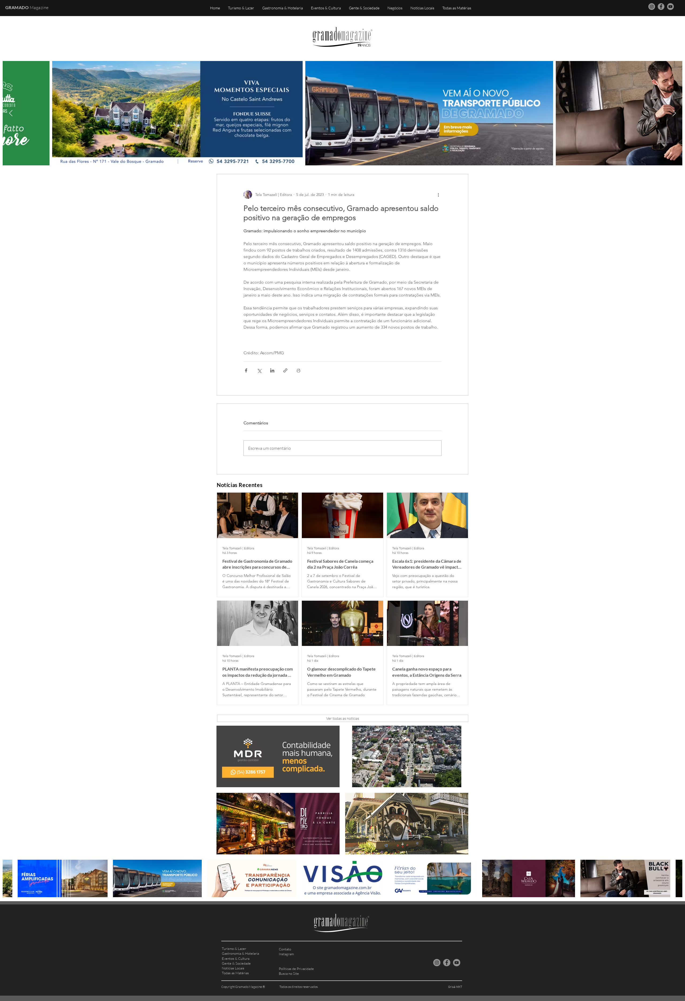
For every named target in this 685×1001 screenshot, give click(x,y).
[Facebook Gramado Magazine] (661, 6)
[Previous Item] (11, 113)
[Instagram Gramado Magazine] (651, 6)
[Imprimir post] (298, 370)
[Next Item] (674, 113)
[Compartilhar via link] (285, 370)
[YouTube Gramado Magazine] (670, 6)
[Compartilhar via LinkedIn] (272, 370)
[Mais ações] (438, 194)
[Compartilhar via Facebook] (246, 370)
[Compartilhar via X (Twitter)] (259, 370)
